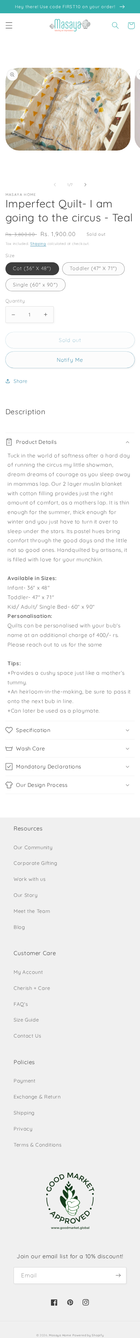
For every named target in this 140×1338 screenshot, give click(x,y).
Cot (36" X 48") (32, 268)
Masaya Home (60, 1335)
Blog (19, 927)
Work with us (30, 879)
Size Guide (26, 1019)
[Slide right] (85, 184)
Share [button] (21, 381)
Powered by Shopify (88, 1335)
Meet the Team (32, 911)
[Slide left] (54, 184)
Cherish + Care (32, 988)
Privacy (23, 1128)
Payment (24, 1080)
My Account (28, 972)
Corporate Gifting (35, 863)
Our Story (26, 895)
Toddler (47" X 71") (93, 268)
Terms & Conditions (38, 1144)
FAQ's (21, 1004)
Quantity (15, 301)
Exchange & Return (37, 1096)
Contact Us (27, 1035)
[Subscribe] (118, 1275)
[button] (9, 25)
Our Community (33, 847)
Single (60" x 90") (35, 284)
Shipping (38, 243)
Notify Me (70, 359)
